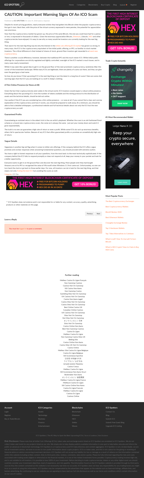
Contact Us (110, 412)
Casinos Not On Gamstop (73, 286)
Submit (123, 5)
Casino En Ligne (73, 331)
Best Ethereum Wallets (115, 217)
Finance (41, 422)
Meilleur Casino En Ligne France (73, 380)
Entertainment (44, 426)
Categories (81, 5)
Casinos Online (73, 396)
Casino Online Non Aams (73, 326)
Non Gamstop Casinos (73, 283)
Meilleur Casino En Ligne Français (73, 280)
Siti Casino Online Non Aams (73, 385)
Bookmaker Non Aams (73, 375)
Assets (40, 412)
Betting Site (73, 340)
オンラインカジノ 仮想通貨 (73, 377)
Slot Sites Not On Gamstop (73, 318)
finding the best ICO (25, 171)
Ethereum (77, 37)
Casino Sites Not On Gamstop (73, 302)
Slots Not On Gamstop (73, 323)
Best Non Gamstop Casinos (73, 329)
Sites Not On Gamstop (73, 315)
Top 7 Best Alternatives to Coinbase (120, 234)
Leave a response (44, 21)
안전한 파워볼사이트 (73, 358)
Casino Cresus (73, 367)
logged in (22, 229)
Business (41, 419)
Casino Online (73, 348)
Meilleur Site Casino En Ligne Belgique (73, 350)
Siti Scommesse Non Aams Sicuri (73, 372)
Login (6, 412)
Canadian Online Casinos (73, 310)
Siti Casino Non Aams (73, 288)
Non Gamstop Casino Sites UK (73, 337)
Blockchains (93, 5)
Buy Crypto (105, 5)
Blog (115, 5)
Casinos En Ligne (73, 393)
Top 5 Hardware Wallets (115, 228)
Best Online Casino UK (73, 307)
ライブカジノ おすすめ (73, 361)
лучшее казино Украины (73, 364)
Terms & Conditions (90, 435)
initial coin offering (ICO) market (68, 46)
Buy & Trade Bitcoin (12, 419)
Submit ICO (110, 419)
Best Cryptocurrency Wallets (117, 207)
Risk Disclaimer (103, 435)
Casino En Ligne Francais (73, 388)
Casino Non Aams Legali (73, 299)
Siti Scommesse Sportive (73, 356)
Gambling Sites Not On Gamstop (73, 294)
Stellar (74, 422)
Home (71, 5)
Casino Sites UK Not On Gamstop (73, 345)
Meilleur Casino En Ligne (73, 334)
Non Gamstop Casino (73, 291)
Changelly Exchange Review (116, 223)
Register (133, 5)
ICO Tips (16, 174)
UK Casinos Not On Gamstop (73, 296)
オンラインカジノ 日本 (73, 321)
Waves (74, 426)
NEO (90, 37)
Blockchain (76, 412)
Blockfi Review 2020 (114, 212)
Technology (42, 415)
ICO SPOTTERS (19, 21)
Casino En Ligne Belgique (73, 353)
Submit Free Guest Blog (115, 422)
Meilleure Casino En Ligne (73, 383)
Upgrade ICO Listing (114, 426)
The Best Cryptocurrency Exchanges (120, 201)
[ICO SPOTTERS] (14, 5)
